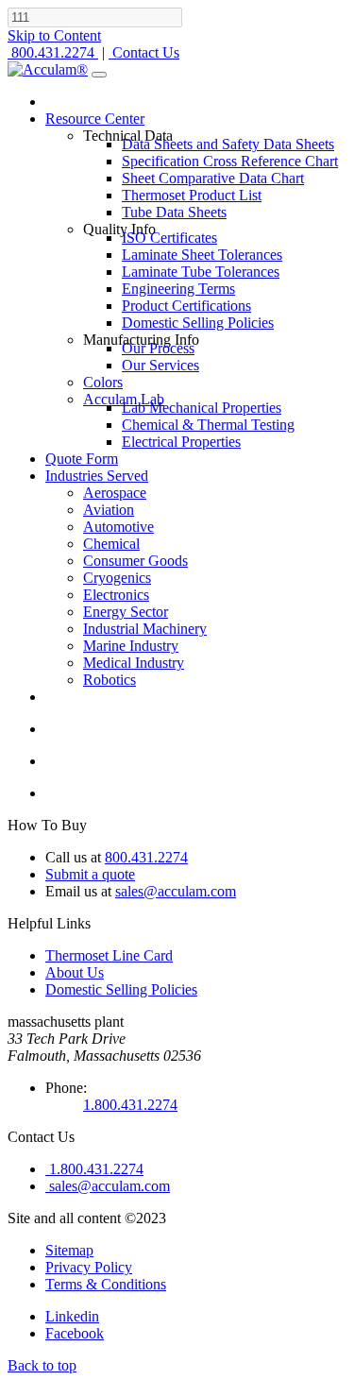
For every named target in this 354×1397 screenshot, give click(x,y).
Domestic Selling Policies (121, 989)
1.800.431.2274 (130, 1105)
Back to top (42, 1365)
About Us (74, 972)
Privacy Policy (88, 1267)
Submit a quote (90, 874)
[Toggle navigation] (99, 74)
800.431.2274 (146, 857)
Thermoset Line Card (109, 955)
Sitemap (69, 1250)
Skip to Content (54, 35)
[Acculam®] (48, 69)
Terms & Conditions (105, 1284)
